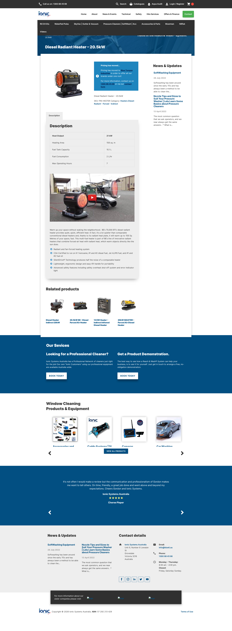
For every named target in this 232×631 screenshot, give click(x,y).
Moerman (169, 24)
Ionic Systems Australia (135, 544)
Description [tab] (54, 115)
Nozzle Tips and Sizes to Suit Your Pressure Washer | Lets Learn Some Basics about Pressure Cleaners (168, 101)
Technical (126, 14)
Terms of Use (187, 611)
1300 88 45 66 (107, 84)
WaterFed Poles (61, 24)
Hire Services (153, 14)
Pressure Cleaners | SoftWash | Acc (119, 24)
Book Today (56, 376)
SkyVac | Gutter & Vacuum (86, 24)
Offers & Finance (171, 14)
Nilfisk (182, 24)
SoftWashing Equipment (167, 72)
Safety (139, 14)
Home (83, 14)
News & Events (109, 14)
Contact (188, 14)
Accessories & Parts (151, 24)
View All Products (116, 451)
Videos (43, 31)
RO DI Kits (44, 24)
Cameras (127, 446)
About (94, 14)
